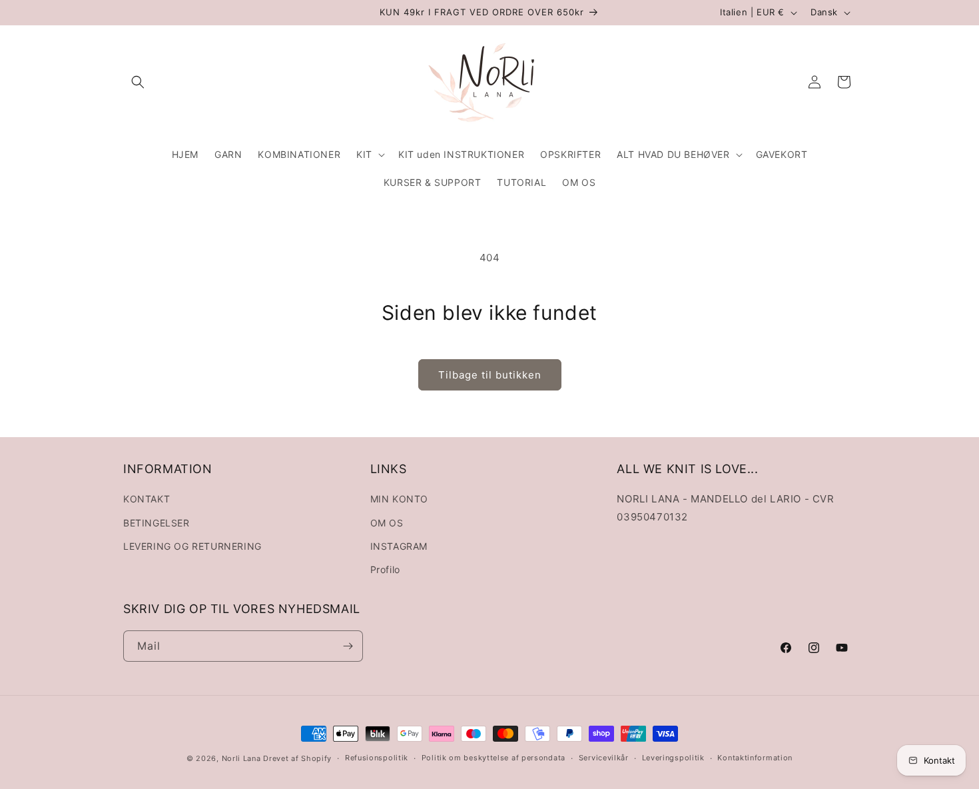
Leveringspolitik (673, 757)
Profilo (385, 569)
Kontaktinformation (755, 757)
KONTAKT (146, 498)
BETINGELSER (156, 522)
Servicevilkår (604, 757)
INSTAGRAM (399, 546)
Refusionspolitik (376, 757)
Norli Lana (241, 758)
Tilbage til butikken (489, 375)
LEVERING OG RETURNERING (192, 546)
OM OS (387, 522)
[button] (138, 82)
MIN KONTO (399, 498)
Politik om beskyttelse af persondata (493, 757)
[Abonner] (347, 646)
